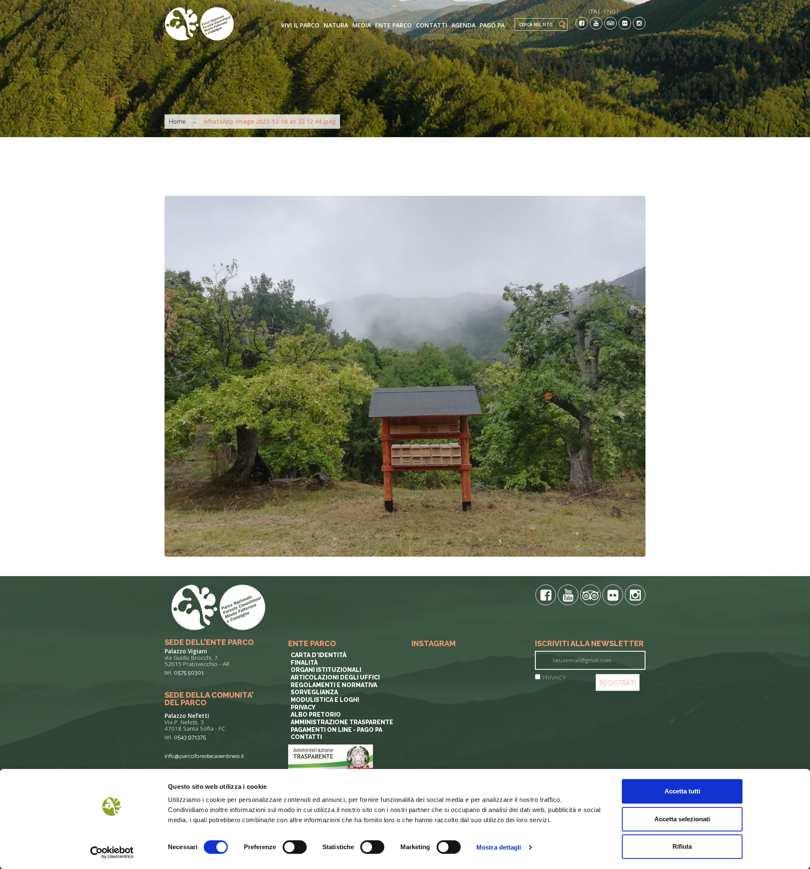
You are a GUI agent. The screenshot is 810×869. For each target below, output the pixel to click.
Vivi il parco (300, 25)
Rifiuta (682, 846)
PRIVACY (554, 677)
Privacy (303, 707)
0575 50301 (189, 672)
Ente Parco (393, 25)
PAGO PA (492, 25)
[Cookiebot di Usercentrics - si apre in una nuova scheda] (112, 852)
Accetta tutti (682, 791)
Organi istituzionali (326, 669)
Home (177, 121)
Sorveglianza (314, 692)
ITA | (594, 11)
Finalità (304, 662)
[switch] (295, 847)
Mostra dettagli (498, 847)
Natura (336, 25)
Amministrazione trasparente (342, 722)
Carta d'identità (318, 655)
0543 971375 (190, 737)
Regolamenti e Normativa (334, 685)
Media (361, 25)
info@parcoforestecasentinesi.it (204, 756)
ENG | (611, 11)
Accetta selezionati (682, 819)
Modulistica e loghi (325, 699)
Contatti (431, 25)
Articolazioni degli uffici (335, 677)
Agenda (463, 25)
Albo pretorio (316, 714)
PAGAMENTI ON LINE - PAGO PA (336, 729)
